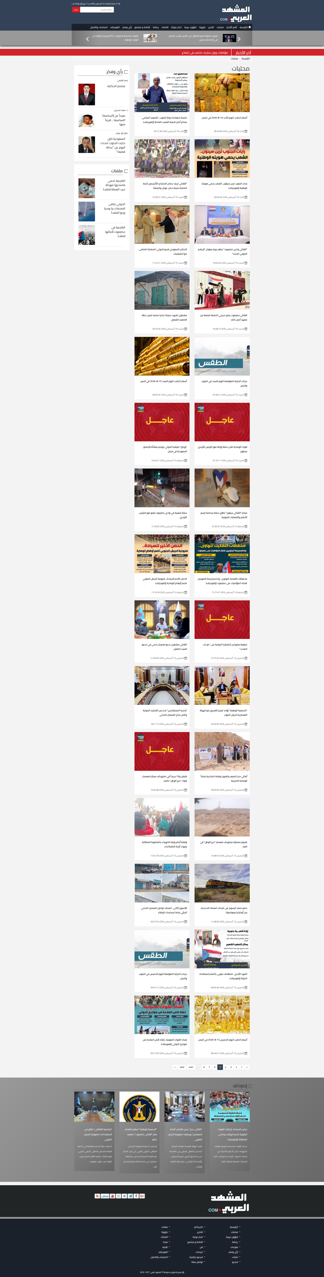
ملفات (117, 171)
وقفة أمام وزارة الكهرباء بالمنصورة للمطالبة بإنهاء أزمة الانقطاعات (164, 844)
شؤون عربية (190, 27)
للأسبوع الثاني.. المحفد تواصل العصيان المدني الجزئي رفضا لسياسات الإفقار (164, 910)
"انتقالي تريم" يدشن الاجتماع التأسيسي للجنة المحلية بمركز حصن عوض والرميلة (165, 185)
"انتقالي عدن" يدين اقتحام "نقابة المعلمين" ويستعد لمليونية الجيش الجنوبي (185, 1134)
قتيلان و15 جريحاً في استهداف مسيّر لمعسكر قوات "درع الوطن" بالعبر (164, 778)
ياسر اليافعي (122, 80)
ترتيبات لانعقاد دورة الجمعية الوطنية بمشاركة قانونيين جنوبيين (196, 38)
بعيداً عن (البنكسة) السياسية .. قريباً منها (113, 120)
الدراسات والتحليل (98, 27)
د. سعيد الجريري (121, 110)
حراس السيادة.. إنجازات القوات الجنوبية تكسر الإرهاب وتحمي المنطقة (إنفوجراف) (232, 1134)
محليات (220, 27)
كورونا (202, 27)
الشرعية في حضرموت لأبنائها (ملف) (115, 232)
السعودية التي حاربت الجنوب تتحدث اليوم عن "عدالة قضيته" (112, 145)
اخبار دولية (176, 27)
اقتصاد (164, 27)
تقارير (211, 27)
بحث (76, 9)
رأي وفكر (127, 27)
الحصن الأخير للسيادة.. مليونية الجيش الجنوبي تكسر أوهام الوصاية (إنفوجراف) (165, 581)
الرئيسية (244, 27)
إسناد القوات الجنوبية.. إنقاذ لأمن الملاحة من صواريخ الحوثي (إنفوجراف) (165, 1041)
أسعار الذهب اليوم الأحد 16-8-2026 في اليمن (224, 117)
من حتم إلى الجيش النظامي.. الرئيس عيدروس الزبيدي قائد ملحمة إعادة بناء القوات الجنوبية (114, 38)
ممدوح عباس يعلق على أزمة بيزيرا (207, 52)
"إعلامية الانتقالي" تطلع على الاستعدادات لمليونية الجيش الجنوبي (98, 1134)
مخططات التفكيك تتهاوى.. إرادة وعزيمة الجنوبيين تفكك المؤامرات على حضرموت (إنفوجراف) (222, 581)
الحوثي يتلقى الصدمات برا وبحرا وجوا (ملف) (114, 208)
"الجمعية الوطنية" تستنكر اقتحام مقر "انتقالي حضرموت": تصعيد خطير (141, 1134)
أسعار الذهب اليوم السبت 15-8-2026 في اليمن (163, 381)
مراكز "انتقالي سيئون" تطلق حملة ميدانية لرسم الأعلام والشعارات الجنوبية (223, 515)
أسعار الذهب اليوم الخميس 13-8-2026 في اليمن (222, 1039)
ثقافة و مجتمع (142, 27)
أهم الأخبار (231, 27)
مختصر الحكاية (116, 86)
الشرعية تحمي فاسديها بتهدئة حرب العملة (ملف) (114, 185)
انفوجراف (115, 27)
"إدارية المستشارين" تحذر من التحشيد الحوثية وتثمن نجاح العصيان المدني (165, 712)
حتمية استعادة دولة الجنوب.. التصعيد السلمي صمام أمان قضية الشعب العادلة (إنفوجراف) (164, 119)
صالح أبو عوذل (122, 133)
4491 (191, 1067)
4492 (182, 1067)
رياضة (156, 27)
